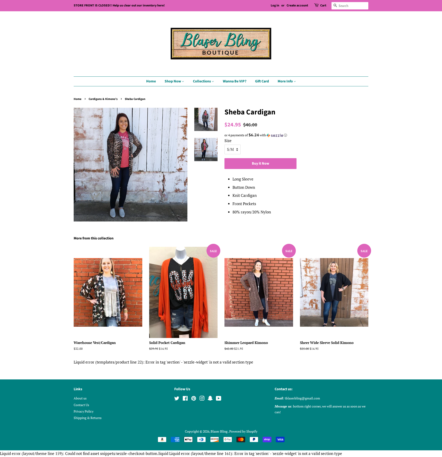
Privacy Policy (83, 411)
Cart (323, 5)
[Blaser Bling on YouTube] (218, 399)
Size (228, 140)
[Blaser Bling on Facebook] (185, 399)
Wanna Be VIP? (234, 81)
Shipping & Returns (88, 418)
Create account (297, 5)
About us (80, 398)
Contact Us (81, 405)
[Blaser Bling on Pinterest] (193, 399)
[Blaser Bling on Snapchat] (210, 399)
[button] (296, 135)
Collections (202, 81)
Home (151, 81)
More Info (286, 81)
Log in (275, 5)
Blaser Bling (219, 431)
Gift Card (262, 81)
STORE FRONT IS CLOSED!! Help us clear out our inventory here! (119, 5)
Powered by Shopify (243, 431)
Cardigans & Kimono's (103, 99)
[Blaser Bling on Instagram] (201, 399)
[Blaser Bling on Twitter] (176, 399)
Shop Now (173, 81)
